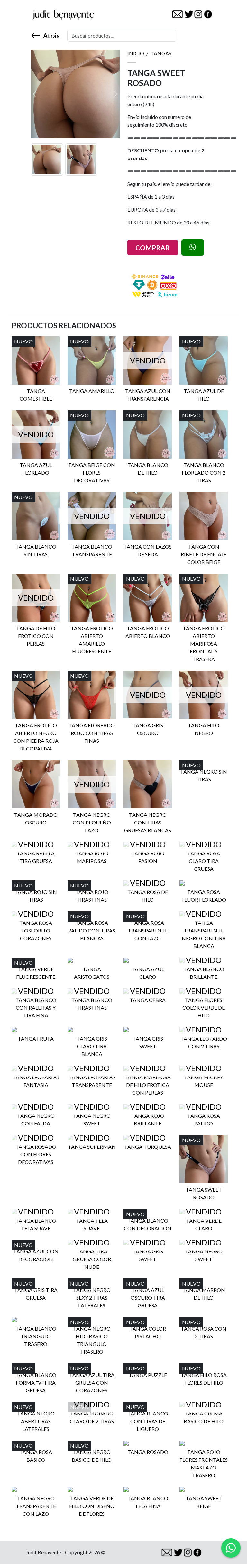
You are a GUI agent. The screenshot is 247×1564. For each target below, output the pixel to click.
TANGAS (161, 53)
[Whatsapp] (231, 1548)
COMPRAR (152, 247)
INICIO (135, 53)
